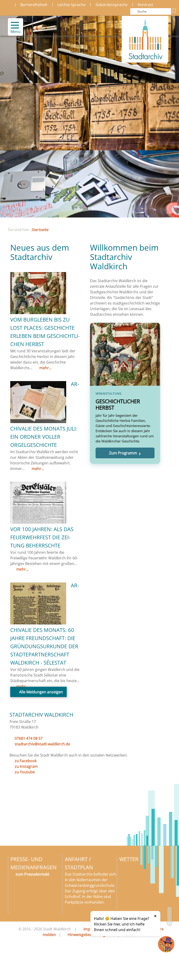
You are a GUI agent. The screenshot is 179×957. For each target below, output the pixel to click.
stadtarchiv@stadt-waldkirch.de (42, 744)
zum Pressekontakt (32, 874)
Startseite (39, 229)
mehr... (45, 367)
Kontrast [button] (145, 4)
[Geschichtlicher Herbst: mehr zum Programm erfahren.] (125, 393)
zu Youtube (25, 772)
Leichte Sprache (71, 4)
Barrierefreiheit (33, 4)
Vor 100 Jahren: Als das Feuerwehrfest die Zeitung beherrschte (41, 537)
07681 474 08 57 (29, 738)
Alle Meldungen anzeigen (41, 691)
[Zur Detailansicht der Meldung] (38, 312)
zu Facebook (26, 760)
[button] (13, 25)
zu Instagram (26, 766)
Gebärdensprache (111, 4)
